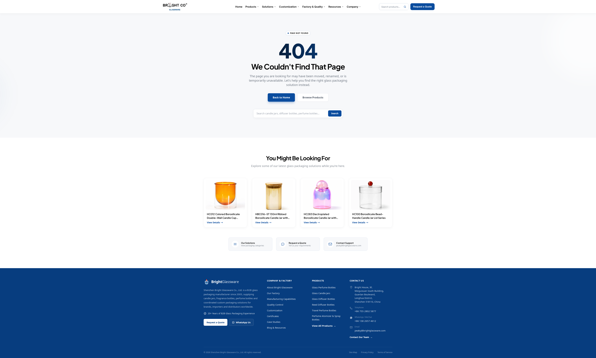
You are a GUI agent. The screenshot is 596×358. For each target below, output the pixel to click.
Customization (288, 6)
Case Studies (273, 321)
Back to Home (281, 97)
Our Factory (273, 293)
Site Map (353, 352)
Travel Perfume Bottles (324, 310)
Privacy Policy (367, 352)
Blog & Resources (276, 327)
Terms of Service (384, 352)
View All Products (324, 325)
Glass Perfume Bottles (324, 287)
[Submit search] (405, 7)
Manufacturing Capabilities (281, 298)
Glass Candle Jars (321, 293)
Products (250, 6)
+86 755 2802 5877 (365, 311)
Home (238, 6)
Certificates (273, 316)
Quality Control (275, 304)
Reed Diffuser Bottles (323, 304)
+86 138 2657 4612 (365, 320)
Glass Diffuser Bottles (323, 298)
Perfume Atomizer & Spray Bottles (326, 317)
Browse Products (313, 97)
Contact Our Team (361, 337)
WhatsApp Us (243, 322)
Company (352, 6)
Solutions (267, 6)
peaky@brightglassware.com (370, 330)
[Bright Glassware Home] (175, 7)
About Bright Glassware (279, 287)
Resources (334, 6)
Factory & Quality (312, 6)
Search (334, 113)
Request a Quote (422, 6)
